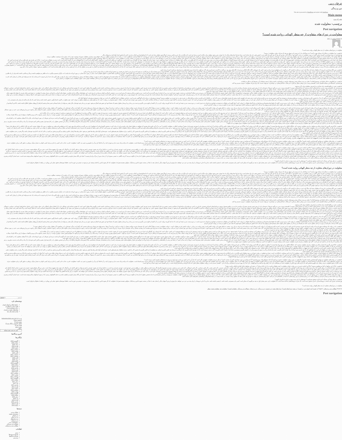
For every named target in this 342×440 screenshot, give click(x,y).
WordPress (310, 12)
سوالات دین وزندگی (243, 289)
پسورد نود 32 (18, 322)
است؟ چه (313, 289)
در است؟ (300, 289)
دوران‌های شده (277, 289)
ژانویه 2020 (15, 361)
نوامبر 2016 (14, 391)
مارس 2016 (14, 402)
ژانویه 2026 (15, 348)
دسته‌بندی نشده (13, 414)
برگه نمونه (336, 19)
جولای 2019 (14, 364)
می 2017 (15, 383)
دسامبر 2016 (14, 390)
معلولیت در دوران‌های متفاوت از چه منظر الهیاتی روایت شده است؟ (302, 34)
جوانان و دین (14, 412)
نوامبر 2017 (14, 375)
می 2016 (15, 398)
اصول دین (307, 289)
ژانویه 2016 (15, 405)
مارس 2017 (14, 385)
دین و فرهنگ (14, 419)
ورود (16, 432)
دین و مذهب (14, 420)
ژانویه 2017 (15, 388)
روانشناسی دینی (13, 422)
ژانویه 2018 (15, 371)
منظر (209, 289)
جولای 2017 (14, 380)
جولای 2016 (14, 395)
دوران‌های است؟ (287, 289)
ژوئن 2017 (15, 381)
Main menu (335, 15)
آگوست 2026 (14, 341)
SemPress (325, 12)
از (317, 289)
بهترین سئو (18, 327)
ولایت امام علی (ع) (12, 311)
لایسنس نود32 (18, 320)
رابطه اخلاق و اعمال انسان (10, 305)
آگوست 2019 (14, 363)
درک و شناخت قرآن (12, 308)
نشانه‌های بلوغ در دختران (11, 310)
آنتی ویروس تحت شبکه (11, 330)
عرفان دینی (335, 3)
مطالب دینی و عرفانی (329, 289)
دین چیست (269, 289)
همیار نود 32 (18, 325)
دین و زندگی (261, 289)
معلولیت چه (223, 289)
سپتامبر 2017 (14, 376)
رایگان (20, 328)
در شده (295, 289)
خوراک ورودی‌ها (13, 434)
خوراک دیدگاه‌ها (13, 436)
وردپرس (15, 437)
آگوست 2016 (14, 393)
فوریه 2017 (15, 386)
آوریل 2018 (15, 366)
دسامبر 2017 (14, 373)
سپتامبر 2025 (14, 354)
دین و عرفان (253, 289)
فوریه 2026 (15, 346)
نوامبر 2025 (14, 351)
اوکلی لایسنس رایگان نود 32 (13, 323)
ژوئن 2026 (15, 344)
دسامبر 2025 (14, 349)
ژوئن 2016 (15, 397)
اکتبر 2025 (15, 353)
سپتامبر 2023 (14, 356)
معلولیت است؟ (232, 289)
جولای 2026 (14, 342)
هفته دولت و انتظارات (11, 306)
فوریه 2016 (15, 403)
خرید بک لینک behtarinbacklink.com (12, 318)
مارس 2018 (14, 368)
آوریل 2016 (15, 400)
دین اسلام (15, 415)
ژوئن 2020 (15, 359)
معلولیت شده (215, 289)
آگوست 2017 (14, 378)
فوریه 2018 (15, 369)
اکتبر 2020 (15, 358)
